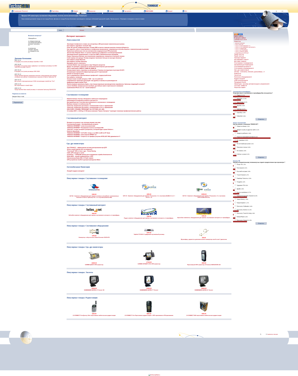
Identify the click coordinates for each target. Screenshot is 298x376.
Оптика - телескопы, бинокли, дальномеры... (249, 72)
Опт (186, 11)
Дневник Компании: (240, 43)
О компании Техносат (21, 11)
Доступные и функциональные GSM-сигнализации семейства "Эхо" (35, 81)
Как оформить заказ (241, 59)
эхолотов (60, 16)
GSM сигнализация (240, 80)
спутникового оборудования (48, 16)
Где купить (127, 11)
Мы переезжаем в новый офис (24, 85)
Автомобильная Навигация (242, 52)
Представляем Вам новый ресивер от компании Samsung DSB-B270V (35, 89)
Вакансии (92, 11)
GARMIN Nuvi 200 (240, 39)
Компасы (237, 73)
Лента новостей (239, 44)
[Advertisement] (135, 354)
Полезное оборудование (242, 77)
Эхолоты (237, 75)
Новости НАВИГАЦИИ (240, 48)
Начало (82, 30)
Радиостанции (239, 79)
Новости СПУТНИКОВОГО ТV (242, 46)
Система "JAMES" (240, 86)
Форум (75, 11)
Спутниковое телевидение (243, 63)
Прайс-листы (238, 54)
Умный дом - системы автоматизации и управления (251, 84)
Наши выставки (239, 87)
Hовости (237, 41)
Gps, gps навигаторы (241, 70)
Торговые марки (239, 58)
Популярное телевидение (127, 19)
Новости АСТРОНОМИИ (241, 50)
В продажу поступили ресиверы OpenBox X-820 (29, 61)
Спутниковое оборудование (243, 68)
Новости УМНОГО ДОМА (241, 51)
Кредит (170, 11)
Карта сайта (238, 36)
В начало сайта (239, 38)
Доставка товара (240, 61)
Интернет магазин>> (76, 36)
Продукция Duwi (239, 82)
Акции (111, 11)
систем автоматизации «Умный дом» (75, 16)
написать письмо (272, 334)
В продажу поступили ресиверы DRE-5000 (27, 71)
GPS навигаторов (33, 16)
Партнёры (55, 11)
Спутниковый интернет (242, 66)
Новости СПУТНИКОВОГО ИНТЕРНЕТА (245, 47)
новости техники (139, 19)
